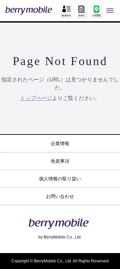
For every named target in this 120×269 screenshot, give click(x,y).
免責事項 (60, 161)
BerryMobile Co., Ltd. (63, 237)
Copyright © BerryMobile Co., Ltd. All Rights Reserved (60, 261)
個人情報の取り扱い (60, 178)
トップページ (36, 98)
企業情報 (60, 143)
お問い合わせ (60, 196)
